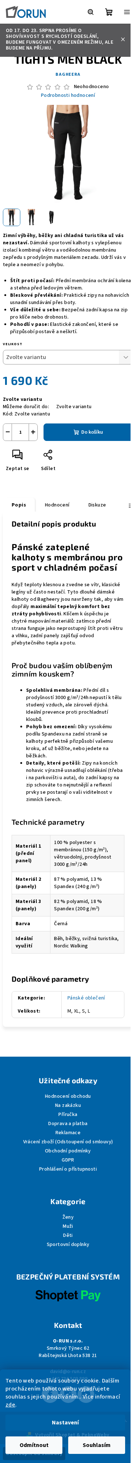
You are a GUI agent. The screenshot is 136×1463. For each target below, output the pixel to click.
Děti (68, 1235)
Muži (68, 1226)
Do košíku (92, 432)
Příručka (67, 1114)
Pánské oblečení (86, 998)
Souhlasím (97, 1445)
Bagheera (67, 74)
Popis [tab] (19, 505)
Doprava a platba (67, 1123)
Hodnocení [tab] (57, 505)
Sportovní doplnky (68, 1244)
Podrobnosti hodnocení (68, 95)
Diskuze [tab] (97, 505)
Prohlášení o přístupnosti (68, 1169)
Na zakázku (68, 1105)
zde (10, 1405)
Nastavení (65, 1423)
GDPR (68, 1160)
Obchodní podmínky (68, 1151)
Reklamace (68, 1132)
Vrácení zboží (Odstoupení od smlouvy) (68, 1141)
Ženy (68, 1217)
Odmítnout (34, 1445)
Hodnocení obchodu (68, 1096)
